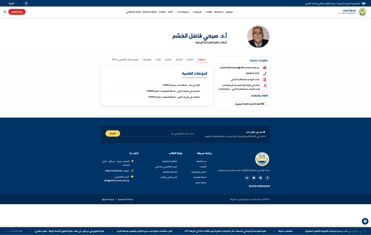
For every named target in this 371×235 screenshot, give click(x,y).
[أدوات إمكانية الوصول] (365, 221)
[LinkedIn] (247, 178)
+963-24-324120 (113, 171)
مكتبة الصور (200, 182)
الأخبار (170, 11)
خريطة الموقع (108, 199)
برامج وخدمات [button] (183, 11)
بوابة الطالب (16, 12)
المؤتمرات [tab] (147, 59)
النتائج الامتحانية (149, 11)
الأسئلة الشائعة (170, 172)
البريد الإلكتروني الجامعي (166, 166)
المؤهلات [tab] (201, 59)
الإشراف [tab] (179, 59)
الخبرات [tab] (168, 59)
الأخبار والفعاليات (198, 172)
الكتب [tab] (158, 59)
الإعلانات (162, 11)
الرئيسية (229, 11)
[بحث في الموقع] (4, 11)
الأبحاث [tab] (190, 59)
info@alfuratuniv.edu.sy (116, 180)
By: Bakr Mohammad (259, 186)
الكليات (203, 166)
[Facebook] (267, 178)
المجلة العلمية (200, 177)
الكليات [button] (208, 11)
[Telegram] (260, 178)
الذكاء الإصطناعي (133, 11)
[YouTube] (254, 178)
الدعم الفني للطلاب (168, 177)
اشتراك (113, 133)
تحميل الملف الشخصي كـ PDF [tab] (125, 59)
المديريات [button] (197, 11)
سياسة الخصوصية (126, 199)
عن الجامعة (219, 11)
